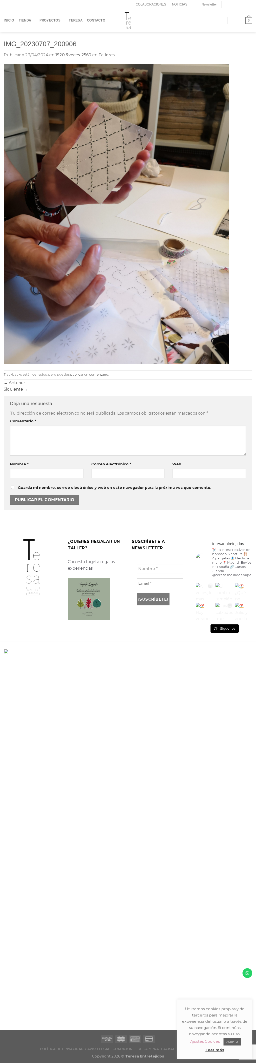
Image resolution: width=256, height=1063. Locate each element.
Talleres (106, 55)
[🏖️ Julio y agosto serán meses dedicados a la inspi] (243, 611)
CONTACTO (96, 20)
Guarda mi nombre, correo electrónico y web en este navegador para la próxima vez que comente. (114, 487)
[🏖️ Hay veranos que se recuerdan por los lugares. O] (204, 611)
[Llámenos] (245, 4)
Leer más (215, 1049)
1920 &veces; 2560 (73, 55)
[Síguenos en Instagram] (230, 4)
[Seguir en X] (235, 4)
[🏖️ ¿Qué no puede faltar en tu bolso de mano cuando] (243, 591)
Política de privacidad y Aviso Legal (75, 1049)
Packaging (171, 1049)
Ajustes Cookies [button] (205, 1041)
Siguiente (16, 389)
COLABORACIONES (151, 4)
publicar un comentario (89, 374)
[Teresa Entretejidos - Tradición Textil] (128, 20)
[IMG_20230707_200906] (116, 214)
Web (176, 464)
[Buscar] (221, 20)
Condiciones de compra (135, 1049)
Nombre (19, 464)
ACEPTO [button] (232, 1041)
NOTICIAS (180, 4)
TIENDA (25, 20)
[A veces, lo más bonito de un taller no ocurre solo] (204, 591)
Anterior (14, 382)
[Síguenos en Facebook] (225, 4)
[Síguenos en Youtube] (249, 4)
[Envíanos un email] (240, 4)
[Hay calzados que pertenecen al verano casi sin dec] (224, 611)
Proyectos (50, 20)
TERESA (75, 20)
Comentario (23, 421)
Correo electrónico (111, 464)
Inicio (9, 20)
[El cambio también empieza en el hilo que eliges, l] (224, 591)
